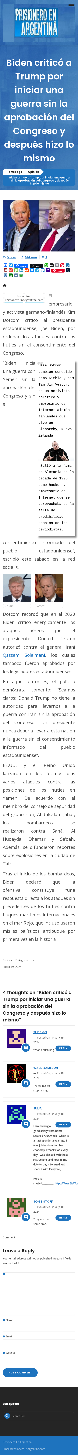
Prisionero (31, 257)
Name (9, 1320)
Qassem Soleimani (24, 655)
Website (11, 1352)
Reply (63, 1048)
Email (9, 1336)
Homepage (14, 171)
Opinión (33, 171)
